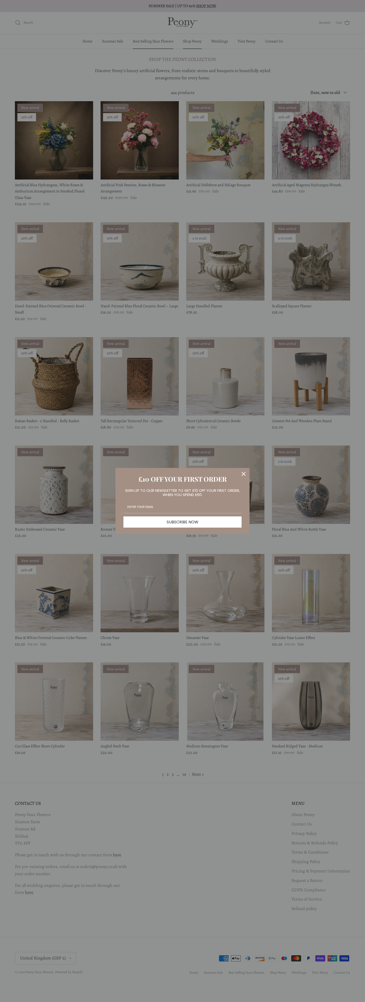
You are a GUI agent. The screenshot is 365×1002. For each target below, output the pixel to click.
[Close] (244, 474)
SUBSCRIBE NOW (182, 522)
